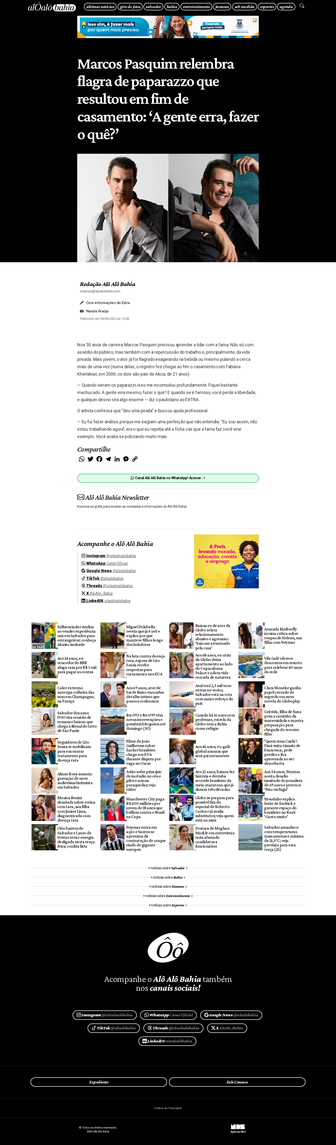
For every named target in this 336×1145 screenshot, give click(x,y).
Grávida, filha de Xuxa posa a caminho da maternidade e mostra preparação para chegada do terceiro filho (283, 722)
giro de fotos (130, 6)
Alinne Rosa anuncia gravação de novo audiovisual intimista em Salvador (74, 780)
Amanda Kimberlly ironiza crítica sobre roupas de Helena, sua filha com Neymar (283, 635)
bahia (172, 6)
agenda (286, 6)
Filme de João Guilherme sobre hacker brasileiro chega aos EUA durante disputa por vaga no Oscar (143, 752)
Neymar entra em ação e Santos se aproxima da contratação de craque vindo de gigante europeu (146, 838)
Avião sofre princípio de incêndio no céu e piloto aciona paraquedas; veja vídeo (143, 780)
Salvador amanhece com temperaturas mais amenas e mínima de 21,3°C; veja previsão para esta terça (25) (284, 838)
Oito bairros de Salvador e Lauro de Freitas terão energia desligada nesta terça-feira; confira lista (76, 837)
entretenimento (196, 6)
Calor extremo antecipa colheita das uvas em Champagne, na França (76, 694)
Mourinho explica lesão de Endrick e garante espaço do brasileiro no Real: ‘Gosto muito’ (280, 807)
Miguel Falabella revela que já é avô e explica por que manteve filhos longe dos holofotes (144, 635)
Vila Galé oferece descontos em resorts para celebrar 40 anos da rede (283, 665)
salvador (153, 6)
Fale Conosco (237, 1082)
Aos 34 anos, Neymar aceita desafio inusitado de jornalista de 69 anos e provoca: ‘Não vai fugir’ (283, 780)
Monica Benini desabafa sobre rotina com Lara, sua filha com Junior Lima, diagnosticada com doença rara (76, 809)
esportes (267, 6)
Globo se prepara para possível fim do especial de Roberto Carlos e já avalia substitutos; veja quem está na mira (214, 809)
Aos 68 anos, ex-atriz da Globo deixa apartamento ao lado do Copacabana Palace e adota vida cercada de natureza (213, 666)
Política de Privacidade (168, 1108)
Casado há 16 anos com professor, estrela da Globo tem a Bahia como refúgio (215, 722)
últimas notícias (100, 6)
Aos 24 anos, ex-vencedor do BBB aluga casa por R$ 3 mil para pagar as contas (76, 665)
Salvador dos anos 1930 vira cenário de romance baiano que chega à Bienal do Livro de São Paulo (77, 721)
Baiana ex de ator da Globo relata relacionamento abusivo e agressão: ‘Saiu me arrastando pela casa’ (212, 636)
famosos (222, 6)
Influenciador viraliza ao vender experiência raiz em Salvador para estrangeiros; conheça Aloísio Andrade (76, 635)
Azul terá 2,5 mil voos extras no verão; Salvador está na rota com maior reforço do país (214, 694)
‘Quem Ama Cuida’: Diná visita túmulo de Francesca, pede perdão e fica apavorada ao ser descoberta (282, 752)
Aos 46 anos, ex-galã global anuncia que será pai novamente (212, 751)
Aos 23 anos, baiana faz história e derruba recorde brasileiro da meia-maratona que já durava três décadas (214, 780)
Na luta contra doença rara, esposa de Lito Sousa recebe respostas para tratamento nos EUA (145, 665)
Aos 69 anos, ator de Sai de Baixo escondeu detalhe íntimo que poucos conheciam (145, 694)
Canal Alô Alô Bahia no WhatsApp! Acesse (168, 478)
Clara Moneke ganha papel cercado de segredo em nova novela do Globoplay (282, 694)
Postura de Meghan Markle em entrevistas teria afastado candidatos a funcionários (214, 837)
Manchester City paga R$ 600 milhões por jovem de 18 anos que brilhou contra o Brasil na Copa (145, 807)
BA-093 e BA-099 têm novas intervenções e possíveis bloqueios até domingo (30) (146, 722)
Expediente (98, 1082)
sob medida (245, 6)
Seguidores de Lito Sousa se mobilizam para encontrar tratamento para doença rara (74, 751)
